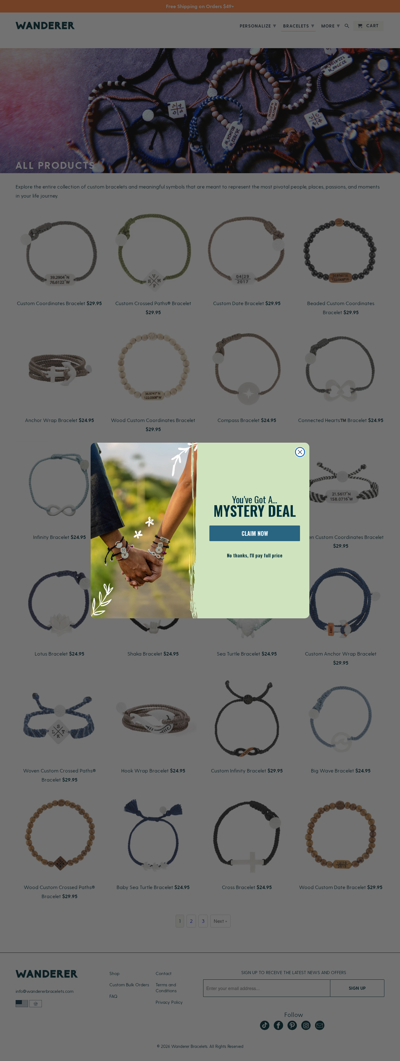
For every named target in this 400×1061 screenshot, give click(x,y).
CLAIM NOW (255, 533)
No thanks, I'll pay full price (254, 555)
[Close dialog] (300, 452)
